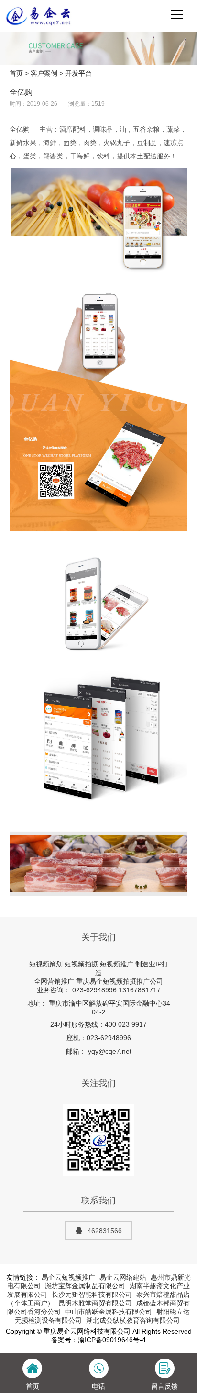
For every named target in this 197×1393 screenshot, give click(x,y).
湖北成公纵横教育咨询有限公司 (133, 1320)
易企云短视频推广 (68, 1277)
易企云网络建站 (122, 1277)
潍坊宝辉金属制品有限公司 (85, 1286)
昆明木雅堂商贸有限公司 (95, 1303)
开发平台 (78, 73)
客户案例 (44, 73)
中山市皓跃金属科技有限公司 (108, 1311)
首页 (16, 73)
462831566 (105, 1231)
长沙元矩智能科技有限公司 (92, 1294)
